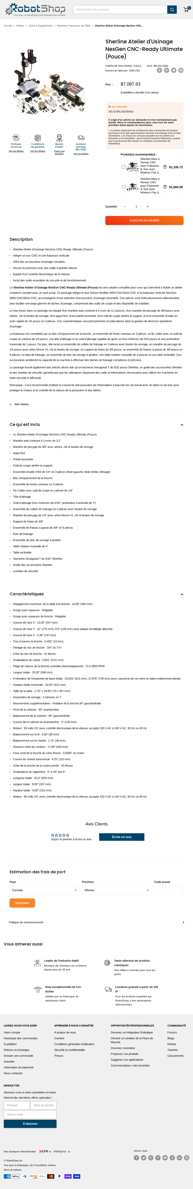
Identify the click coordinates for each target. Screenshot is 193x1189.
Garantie (9, 1061)
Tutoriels (172, 1049)
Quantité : (111, 206)
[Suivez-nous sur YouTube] (165, 1157)
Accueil (8, 25)
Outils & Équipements (41, 25)
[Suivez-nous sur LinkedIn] (179, 1157)
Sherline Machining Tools (123, 65)
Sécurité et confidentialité (69, 1049)
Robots (20, 25)
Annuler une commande (18, 1055)
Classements (175, 1055)
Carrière (59, 1038)
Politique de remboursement (26, 922)
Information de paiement (18, 1067)
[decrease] (125, 206)
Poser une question (59, 152)
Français (61, 1151)
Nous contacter (13, 1073)
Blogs (170, 1038)
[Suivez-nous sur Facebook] (136, 1157)
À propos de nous (65, 1032)
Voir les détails (16, 151)
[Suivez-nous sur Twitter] (143, 1157)
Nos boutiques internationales (20, 1151)
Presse (58, 1055)
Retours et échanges (16, 1049)
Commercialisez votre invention (130, 1065)
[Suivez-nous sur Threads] (186, 1157)
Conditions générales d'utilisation (74, 1044)
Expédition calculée (132, 92)
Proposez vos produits (125, 1053)
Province (88, 881)
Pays (13, 881)
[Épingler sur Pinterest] (166, 70)
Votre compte (12, 1032)
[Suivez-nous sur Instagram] (150, 1157)
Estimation (22, 902)
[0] (186, 9)
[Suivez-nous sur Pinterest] (158, 1157)
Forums (172, 1032)
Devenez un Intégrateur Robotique (132, 1032)
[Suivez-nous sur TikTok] (172, 1157)
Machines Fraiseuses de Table (73, 25)
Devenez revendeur (123, 1048)
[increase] (148, 206)
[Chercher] (172, 9)
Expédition (10, 1044)
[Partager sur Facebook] (159, 70)
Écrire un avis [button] (122, 837)
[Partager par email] (181, 70)
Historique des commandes (21, 1038)
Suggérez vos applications (127, 1059)
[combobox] (120, 9)
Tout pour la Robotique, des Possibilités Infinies (30, 1165)
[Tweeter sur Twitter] (173, 70)
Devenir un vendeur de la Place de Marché (132, 1040)
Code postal (162, 881)
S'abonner (30, 1123)
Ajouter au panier (144, 220)
